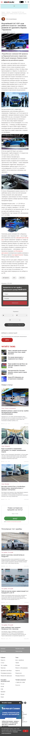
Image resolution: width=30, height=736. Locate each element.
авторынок (6, 277)
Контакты (3, 651)
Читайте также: (8, 347)
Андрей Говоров (13, 19)
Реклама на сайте (19, 648)
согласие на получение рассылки (13, 521)
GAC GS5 (22, 277)
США (2, 689)
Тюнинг (17, 662)
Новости (8, 12)
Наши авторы (18, 651)
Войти (7, 340)
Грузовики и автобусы (6, 670)
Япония (2, 694)
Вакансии (17, 685)
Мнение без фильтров (6, 675)
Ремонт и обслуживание (21, 668)
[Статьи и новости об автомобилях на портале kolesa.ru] (9, 2)
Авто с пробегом (19, 660)
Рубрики (3, 657)
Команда (3, 648)
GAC (14, 277)
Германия (3, 691)
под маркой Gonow (17, 255)
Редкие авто (18, 673)
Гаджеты (17, 670)
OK (25, 730)
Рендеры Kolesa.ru (20, 675)
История (17, 665)
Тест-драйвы (4, 665)
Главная (3, 12)
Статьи (2, 662)
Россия (2, 684)
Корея (2, 697)
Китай (2, 686)
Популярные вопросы (6, 673)
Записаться (15, 303)
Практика (3, 668)
